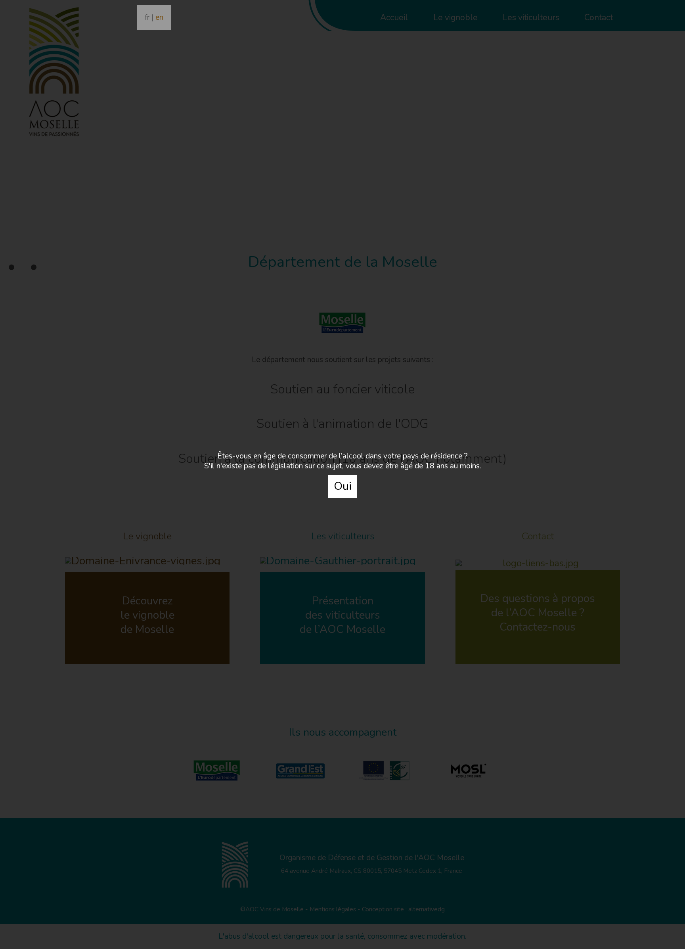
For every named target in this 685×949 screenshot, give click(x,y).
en (159, 17)
